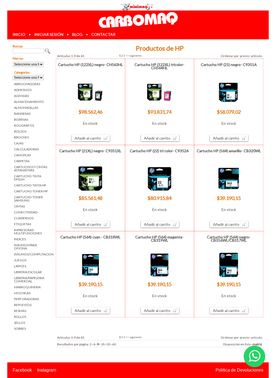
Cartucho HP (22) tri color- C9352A (159, 150)
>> (127, 55)
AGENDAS (21, 96)
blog (77, 34)
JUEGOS (20, 260)
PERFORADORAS (26, 299)
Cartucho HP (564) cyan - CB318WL (90, 237)
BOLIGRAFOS (24, 125)
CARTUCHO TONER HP (31, 191)
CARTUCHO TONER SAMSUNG (28, 198)
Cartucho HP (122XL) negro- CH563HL (90, 64)
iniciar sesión (48, 34)
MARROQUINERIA (27, 287)
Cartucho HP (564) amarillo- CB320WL (229, 150)
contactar (103, 34)
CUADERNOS (23, 218)
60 (114, 344)
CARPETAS (21, 161)
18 (103, 344)
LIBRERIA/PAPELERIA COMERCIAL (29, 279)
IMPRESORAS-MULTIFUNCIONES (28, 231)
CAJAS (18, 143)
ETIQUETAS (22, 224)
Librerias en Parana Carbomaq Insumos (138, 19)
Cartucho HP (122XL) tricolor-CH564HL (159, 66)
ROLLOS (20, 317)
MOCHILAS (22, 293)
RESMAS (20, 311)
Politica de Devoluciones (239, 370)
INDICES (20, 239)
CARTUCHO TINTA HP (30, 185)
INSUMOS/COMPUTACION (32, 254)
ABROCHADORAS (27, 84)
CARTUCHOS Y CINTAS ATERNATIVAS (30, 168)
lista (248, 344)
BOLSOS (20, 131)
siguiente (135, 55)
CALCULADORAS (26, 149)
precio (244, 56)
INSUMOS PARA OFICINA (25, 246)
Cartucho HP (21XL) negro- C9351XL (90, 150)
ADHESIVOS (23, 90)
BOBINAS (21, 119)
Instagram (46, 370)
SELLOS (19, 323)
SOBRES (20, 329)
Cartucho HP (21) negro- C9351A (229, 64)
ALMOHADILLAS (26, 108)
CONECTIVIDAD (25, 212)
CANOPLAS (22, 155)
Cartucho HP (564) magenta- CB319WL (159, 238)
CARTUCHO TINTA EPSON (27, 177)
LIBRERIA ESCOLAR (28, 272)
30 (108, 344)
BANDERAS (22, 114)
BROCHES (21, 137)
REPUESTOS (23, 305)
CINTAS (19, 206)
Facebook (22, 370)
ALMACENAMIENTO (29, 102)
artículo (256, 56)
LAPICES (20, 266)
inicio (19, 34)
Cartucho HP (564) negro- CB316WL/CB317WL (228, 238)
